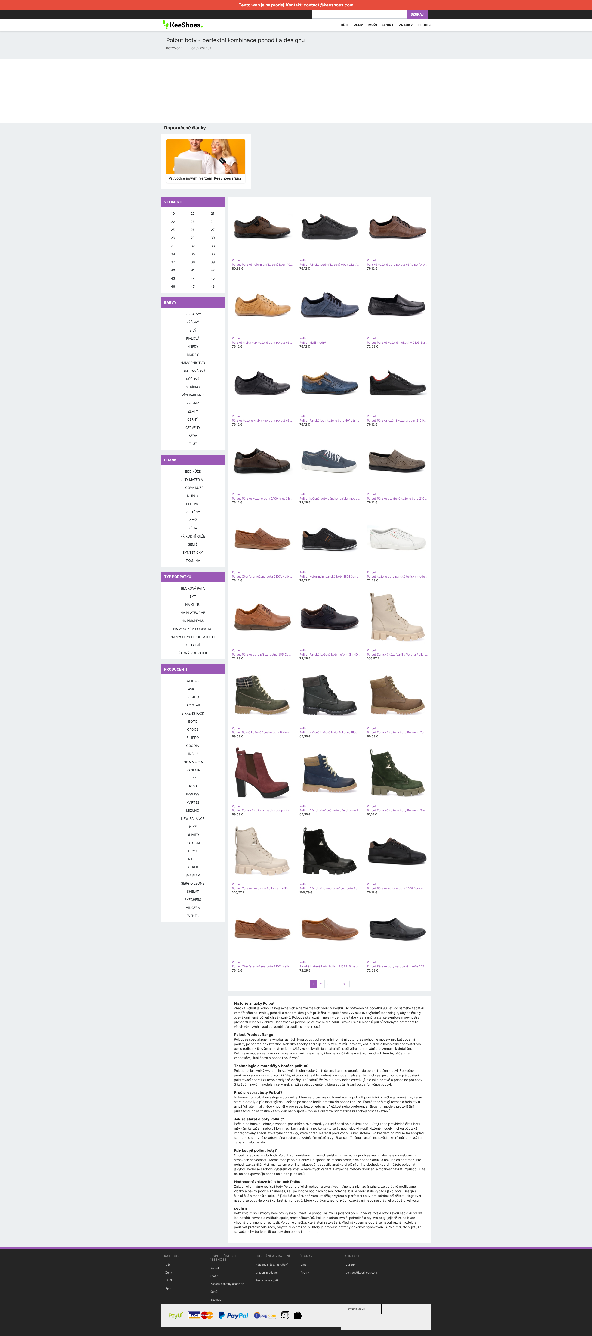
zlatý (193, 411)
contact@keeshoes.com (328, 5)
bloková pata (193, 588)
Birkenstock (193, 713)
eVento (192, 916)
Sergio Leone (192, 883)
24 (213, 222)
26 (193, 230)
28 (173, 238)
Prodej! (425, 25)
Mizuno (192, 810)
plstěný (192, 512)
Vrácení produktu (267, 1272)
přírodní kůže (192, 536)
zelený (193, 403)
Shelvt (193, 891)
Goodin (192, 746)
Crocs (192, 729)
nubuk (192, 496)
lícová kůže (192, 488)
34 (173, 254)
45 (213, 278)
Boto (192, 721)
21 (212, 213)
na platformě (192, 613)
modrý (193, 355)
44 (193, 278)
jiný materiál (193, 480)
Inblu (193, 754)
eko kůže (193, 471)
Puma (192, 851)
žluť (193, 444)
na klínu (192, 604)
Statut (214, 1276)
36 (213, 254)
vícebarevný (193, 395)
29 (193, 238)
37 (173, 262)
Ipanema (193, 770)
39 (213, 262)
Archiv (305, 1272)
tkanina (193, 560)
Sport (168, 1288)
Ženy (168, 1272)
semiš (193, 544)
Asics (192, 689)
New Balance (192, 818)
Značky (406, 25)
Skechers (193, 899)
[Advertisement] (139, 91)
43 (173, 278)
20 (193, 213)
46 (173, 286)
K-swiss (192, 794)
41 (193, 270)
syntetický (193, 552)
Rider (192, 859)
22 (173, 222)
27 (213, 230)
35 (193, 254)
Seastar (193, 875)
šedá (193, 436)
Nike (193, 827)
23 (193, 222)
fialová (192, 338)
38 (193, 262)
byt (193, 596)
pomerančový (192, 371)
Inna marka (193, 762)
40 (173, 270)
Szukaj (417, 14)
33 (213, 246)
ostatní (193, 645)
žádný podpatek (193, 653)
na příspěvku (192, 621)
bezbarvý (193, 314)
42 (213, 270)
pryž (193, 520)
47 (193, 286)
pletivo (193, 504)
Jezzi (192, 778)
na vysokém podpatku (192, 629)
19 (173, 213)
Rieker (192, 867)
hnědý (192, 346)
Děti (168, 1264)
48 (213, 286)
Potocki (192, 843)
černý (192, 419)
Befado (193, 697)
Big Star (193, 705)
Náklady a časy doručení (272, 1264)
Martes (192, 802)
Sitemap (215, 1299)
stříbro (193, 387)
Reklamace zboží (267, 1280)
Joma (192, 786)
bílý (192, 330)
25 (173, 230)
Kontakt (215, 1268)
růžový (192, 379)
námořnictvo (193, 363)
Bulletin (350, 1264)
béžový (192, 322)
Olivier (193, 835)
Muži (168, 1280)
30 (345, 984)
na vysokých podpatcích (192, 637)
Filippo (193, 737)
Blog (303, 1264)
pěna (192, 528)
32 (193, 246)
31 (173, 246)
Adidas (193, 681)
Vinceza (193, 908)
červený (192, 427)
